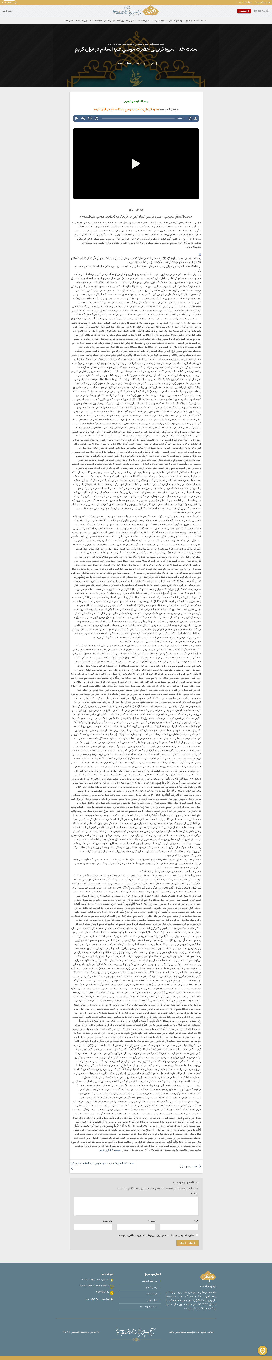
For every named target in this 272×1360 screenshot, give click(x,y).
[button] (245, 2)
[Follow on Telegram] (255, 11)
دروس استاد (145, 20)
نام (196, 1221)
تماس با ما (69, 20)
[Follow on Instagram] (267, 11)
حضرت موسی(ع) (140, 44)
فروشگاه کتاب (96, 20)
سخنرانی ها (131, 20)
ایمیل (151, 1221)
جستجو (189, 20)
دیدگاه (195, 1194)
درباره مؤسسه (82, 20)
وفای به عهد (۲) (189, 1166)
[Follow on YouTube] (259, 11)
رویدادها (120, 20)
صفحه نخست (200, 20)
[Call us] (263, 11)
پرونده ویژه (159, 20)
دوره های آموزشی (176, 20)
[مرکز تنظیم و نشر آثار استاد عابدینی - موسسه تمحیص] (136, 11)
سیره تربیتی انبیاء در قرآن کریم (120, 44)
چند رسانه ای (109, 20)
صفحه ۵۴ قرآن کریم (110, 1150)
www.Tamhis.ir (102, 1285)
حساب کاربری (7, 11)
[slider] (138, 118)
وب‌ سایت (107, 1221)
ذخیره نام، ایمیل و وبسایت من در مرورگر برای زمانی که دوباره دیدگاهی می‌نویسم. (156, 1235)
